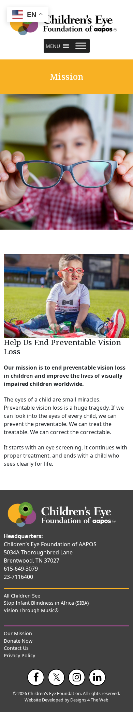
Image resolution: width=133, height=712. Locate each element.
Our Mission (18, 633)
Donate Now (18, 641)
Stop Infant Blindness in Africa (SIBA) (46, 603)
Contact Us (16, 648)
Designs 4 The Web (89, 700)
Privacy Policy (19, 655)
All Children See (22, 595)
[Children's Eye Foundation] (66, 23)
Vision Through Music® (31, 610)
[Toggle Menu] (80, 46)
